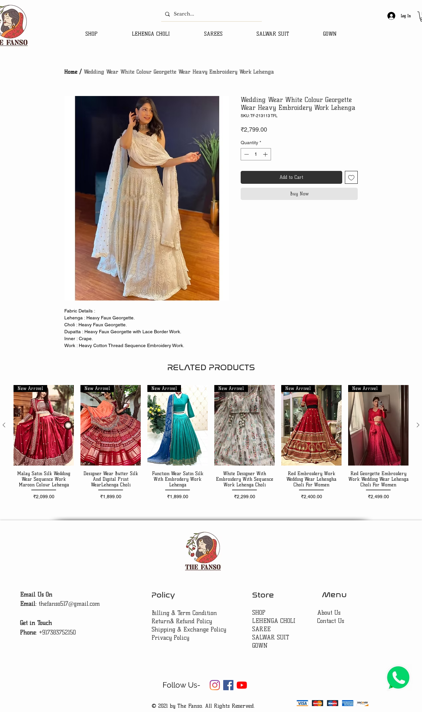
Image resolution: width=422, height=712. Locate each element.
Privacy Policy (170, 637)
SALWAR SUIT (270, 637)
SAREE (261, 629)
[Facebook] (228, 685)
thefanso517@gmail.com (69, 603)
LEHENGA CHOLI (274, 621)
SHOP (258, 612)
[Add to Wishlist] (351, 177)
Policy (163, 595)
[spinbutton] (256, 154)
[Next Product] (418, 425)
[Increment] (266, 154)
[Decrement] (246, 154)
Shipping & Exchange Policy (189, 629)
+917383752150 (57, 632)
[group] (211, 445)
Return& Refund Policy (182, 621)
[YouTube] (242, 685)
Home (70, 72)
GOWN (260, 645)
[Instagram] (215, 685)
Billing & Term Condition (184, 613)
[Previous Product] (4, 425)
